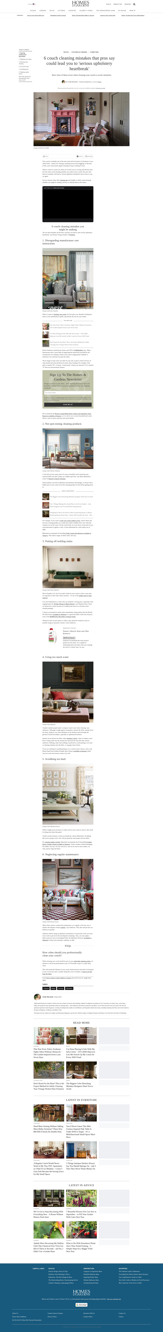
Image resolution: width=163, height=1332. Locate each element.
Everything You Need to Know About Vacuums (133, 1274)
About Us (15, 1313)
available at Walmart (59, 614)
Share (46, 156)
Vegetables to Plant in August (58, 15)
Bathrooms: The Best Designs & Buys (60, 1277)
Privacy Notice (84, 397)
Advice (99, 82)
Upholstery (69, 988)
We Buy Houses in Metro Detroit (64, 604)
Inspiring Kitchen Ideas (91, 1277)
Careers (121, 1317)
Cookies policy (88, 1317)
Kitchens (61, 10)
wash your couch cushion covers (70, 520)
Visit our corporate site (114, 1299)
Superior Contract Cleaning (56, 479)
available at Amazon (80, 751)
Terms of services (60, 397)
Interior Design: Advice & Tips (58, 1271)
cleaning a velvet (72, 738)
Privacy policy (52, 1317)
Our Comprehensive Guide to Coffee (130, 1277)
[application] (67, 204)
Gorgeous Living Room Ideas (93, 1271)
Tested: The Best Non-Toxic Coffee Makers (132, 15)
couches (62, 927)
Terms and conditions (19, 1317)
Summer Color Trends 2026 (107, 15)
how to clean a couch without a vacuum (58, 978)
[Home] (27, 10)
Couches (60, 988)
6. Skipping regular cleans (24, 72)
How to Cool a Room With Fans (35, 15)
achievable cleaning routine (82, 961)
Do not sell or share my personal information (27, 1320)
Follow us (81, 156)
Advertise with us (89, 1313)
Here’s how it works (100, 88)
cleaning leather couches (52, 842)
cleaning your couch (60, 314)
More (131, 10)
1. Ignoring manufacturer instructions (23, 54)
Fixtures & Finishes (79, 52)
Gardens (42, 10)
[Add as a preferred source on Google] (81, 1305)
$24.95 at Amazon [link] (69, 638)
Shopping (72, 10)
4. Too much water (24, 66)
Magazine (128, 4)
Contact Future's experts (55, 1313)
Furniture (94, 52)
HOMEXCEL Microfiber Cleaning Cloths (62, 617)
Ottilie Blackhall (73, 82)
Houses (33, 10)
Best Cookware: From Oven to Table (130, 1283)
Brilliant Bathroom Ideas (91, 1280)
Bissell (53, 988)
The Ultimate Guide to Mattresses (129, 1271)
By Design (122, 10)
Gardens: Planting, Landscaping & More (61, 1283)
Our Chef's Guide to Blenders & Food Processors (134, 1280)
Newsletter (90, 156)
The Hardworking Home (105, 10)
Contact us (122, 1313)
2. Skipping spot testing (25, 59)
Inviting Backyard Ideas (91, 1283)
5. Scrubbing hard (23, 69)
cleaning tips (64, 180)
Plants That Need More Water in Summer (83, 15)
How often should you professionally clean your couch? (25, 78)
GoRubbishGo (78, 350)
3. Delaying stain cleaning (23, 62)
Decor (52, 10)
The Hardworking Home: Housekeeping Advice (63, 1280)
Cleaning (46, 988)
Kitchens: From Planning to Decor (59, 1274)
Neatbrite (72, 235)
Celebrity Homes (86, 10)
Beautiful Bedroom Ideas (91, 1274)
